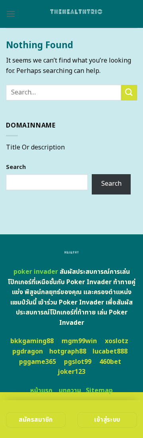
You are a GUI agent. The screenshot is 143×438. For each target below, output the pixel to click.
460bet (110, 362)
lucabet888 (110, 351)
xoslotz (116, 341)
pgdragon (27, 351)
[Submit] (129, 92)
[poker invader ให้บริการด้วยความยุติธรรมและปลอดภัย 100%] (76, 14)
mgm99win (79, 341)
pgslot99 (77, 362)
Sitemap (99, 390)
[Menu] (10, 14)
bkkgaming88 (32, 341)
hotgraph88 (67, 351)
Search (16, 167)
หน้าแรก (41, 390)
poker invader (36, 272)
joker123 (71, 372)
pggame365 (37, 362)
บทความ (70, 390)
